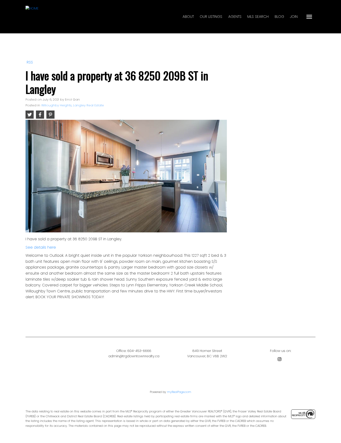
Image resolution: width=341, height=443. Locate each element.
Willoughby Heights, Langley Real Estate (72, 105)
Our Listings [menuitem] (211, 16)
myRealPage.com (179, 392)
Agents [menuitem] (234, 16)
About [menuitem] (188, 16)
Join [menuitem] (294, 16)
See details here (41, 247)
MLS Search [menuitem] (258, 16)
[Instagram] (280, 360)
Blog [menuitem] (279, 16)
